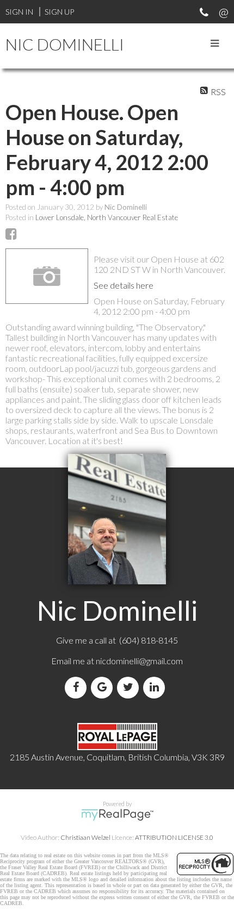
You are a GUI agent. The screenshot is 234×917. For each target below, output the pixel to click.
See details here (123, 285)
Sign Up (59, 11)
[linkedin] (156, 687)
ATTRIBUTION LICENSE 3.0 (174, 837)
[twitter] (130, 687)
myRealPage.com (117, 814)
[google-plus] (104, 687)
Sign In (19, 11)
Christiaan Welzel (85, 837)
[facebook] (78, 687)
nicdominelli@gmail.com (139, 661)
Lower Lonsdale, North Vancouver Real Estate (106, 217)
